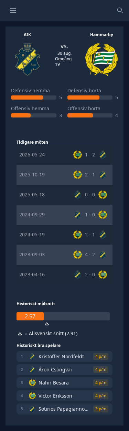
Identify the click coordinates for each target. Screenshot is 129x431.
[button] (13, 10)
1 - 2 (90, 154)
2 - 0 (90, 274)
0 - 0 (90, 194)
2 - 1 (90, 174)
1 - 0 (90, 214)
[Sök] (120, 10)
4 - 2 (90, 254)
